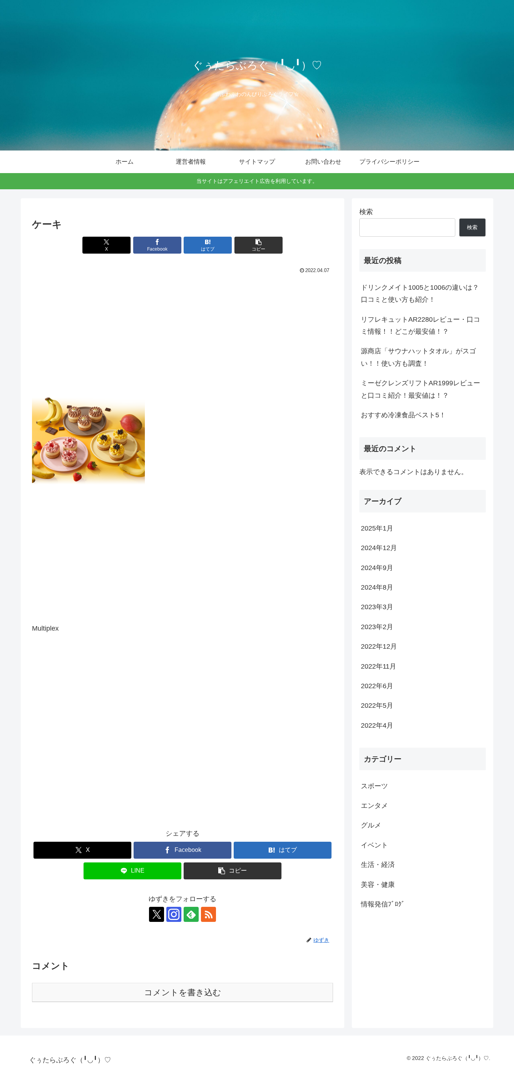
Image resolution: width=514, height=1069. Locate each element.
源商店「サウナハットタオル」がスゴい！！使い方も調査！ (418, 357)
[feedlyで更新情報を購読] (191, 914)
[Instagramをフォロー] (173, 914)
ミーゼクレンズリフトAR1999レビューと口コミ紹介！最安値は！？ (420, 389)
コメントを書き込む (182, 992)
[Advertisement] (182, 332)
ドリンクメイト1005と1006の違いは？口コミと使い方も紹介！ (420, 293)
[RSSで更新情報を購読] (208, 914)
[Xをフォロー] (156, 914)
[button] (258, 245)
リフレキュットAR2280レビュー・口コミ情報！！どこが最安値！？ (420, 325)
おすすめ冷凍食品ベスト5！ (403, 415)
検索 (366, 212)
